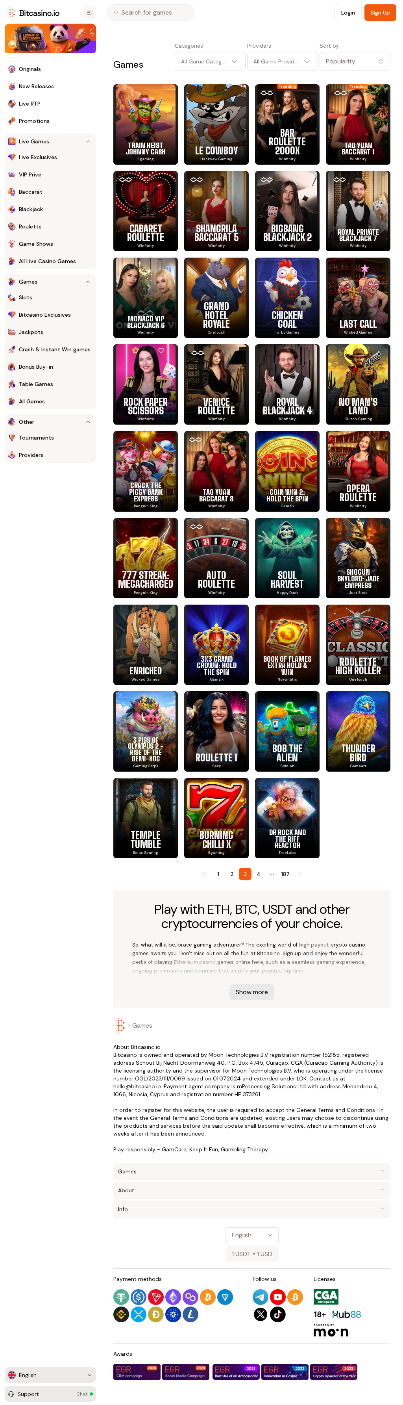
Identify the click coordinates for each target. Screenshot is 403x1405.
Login (348, 12)
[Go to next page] (299, 874)
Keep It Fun (203, 1149)
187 (285, 874)
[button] (355, 61)
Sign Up (380, 12)
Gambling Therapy (244, 1149)
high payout (314, 944)
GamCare (174, 1149)
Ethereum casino (195, 962)
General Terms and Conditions (335, 1110)
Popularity (340, 61)
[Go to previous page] (204, 874)
